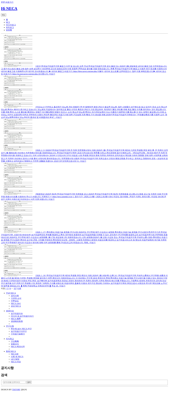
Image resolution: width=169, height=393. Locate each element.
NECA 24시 (16, 303)
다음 (19, 288)
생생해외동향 (17, 321)
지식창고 (10, 339)
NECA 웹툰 (16, 319)
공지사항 (15, 296)
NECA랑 (14, 354)
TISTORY (16, 390)
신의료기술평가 (18, 334)
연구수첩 (10, 326)
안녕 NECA (11, 293)
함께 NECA (11, 351)
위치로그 (10, 27)
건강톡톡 (15, 341)
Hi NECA (9, 8)
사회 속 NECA (17, 356)
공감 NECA (16, 306)
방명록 (9, 30)
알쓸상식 (15, 344)
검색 (29, 382)
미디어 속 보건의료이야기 (22, 316)
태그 (8, 22)
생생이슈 (10, 311)
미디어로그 (11, 25)
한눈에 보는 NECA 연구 (21, 329)
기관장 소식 (16, 298)
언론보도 (15, 301)
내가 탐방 (15, 359)
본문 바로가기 (7, 2)
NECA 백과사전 (18, 346)
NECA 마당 (16, 362)
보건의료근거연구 (19, 331)
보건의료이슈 (17, 313)
